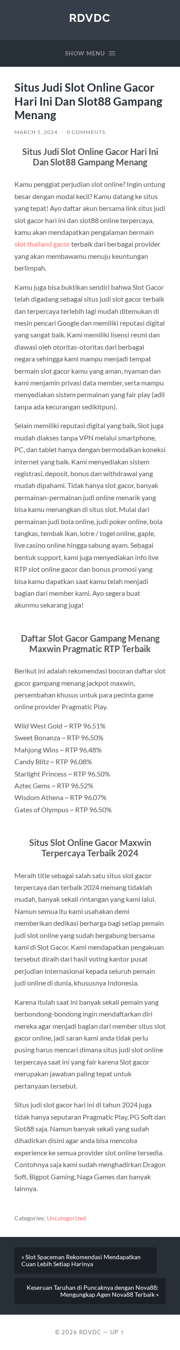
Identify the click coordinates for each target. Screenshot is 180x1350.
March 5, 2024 (36, 132)
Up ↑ (117, 1332)
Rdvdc (90, 17)
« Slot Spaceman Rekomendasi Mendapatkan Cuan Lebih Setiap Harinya (81, 1261)
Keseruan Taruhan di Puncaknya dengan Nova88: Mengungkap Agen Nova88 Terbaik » (93, 1291)
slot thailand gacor (42, 244)
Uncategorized (66, 1218)
